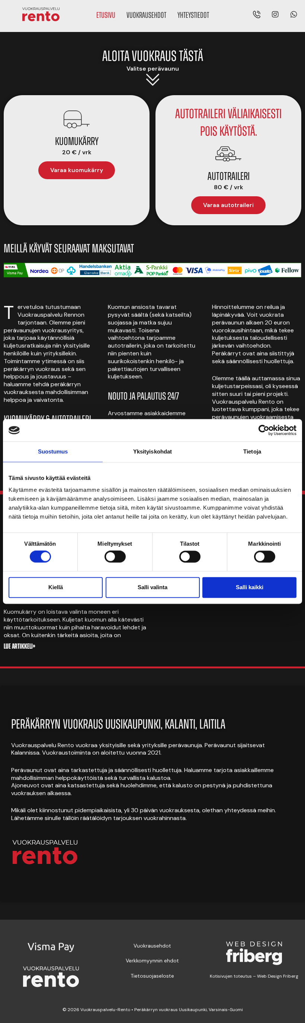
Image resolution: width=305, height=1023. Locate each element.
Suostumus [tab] (53, 451)
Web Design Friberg (277, 976)
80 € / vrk (228, 187)
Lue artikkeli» (19, 647)
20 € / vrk (77, 152)
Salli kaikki (249, 587)
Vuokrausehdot (146, 16)
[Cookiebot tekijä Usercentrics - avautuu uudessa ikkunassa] (263, 430)
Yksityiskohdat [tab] (152, 451)
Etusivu (105, 16)
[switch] (115, 557)
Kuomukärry (77, 142)
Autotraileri (229, 177)
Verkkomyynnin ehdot (152, 960)
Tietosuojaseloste (152, 975)
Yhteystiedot (193, 16)
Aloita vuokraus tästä (152, 57)
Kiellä (55, 587)
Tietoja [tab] (252, 451)
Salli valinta (152, 587)
